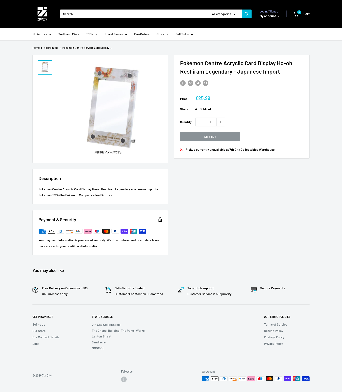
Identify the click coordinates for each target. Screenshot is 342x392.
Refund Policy (273, 331)
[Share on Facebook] (183, 83)
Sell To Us (182, 34)
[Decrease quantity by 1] (200, 122)
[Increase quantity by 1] (221, 122)
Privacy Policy (273, 343)
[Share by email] (205, 83)
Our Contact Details (45, 337)
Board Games (113, 34)
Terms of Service (275, 324)
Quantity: (186, 122)
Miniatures (39, 34)
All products (51, 47)
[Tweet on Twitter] (198, 83)
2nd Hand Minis (68, 34)
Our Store (39, 331)
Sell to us (38, 324)
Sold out (210, 136)
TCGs (89, 34)
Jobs (35, 343)
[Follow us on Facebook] (124, 379)
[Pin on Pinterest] (190, 83)
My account (267, 16)
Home (36, 47)
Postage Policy (274, 337)
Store (160, 34)
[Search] (247, 14)
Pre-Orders (142, 34)
